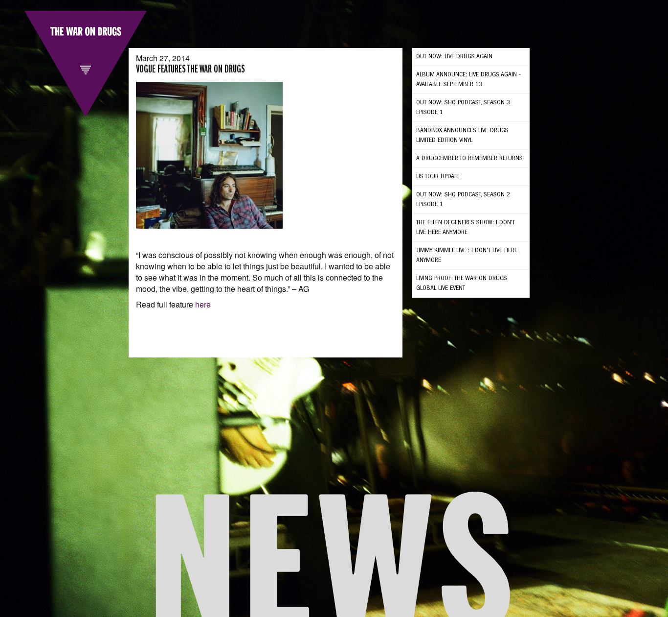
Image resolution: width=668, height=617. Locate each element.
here (203, 304)
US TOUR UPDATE (437, 176)
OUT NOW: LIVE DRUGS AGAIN (454, 56)
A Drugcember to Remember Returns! (470, 158)
